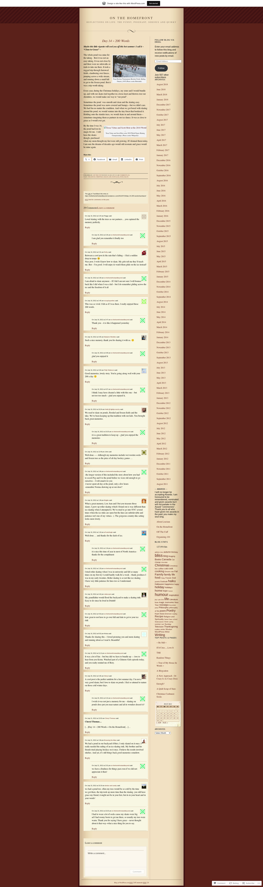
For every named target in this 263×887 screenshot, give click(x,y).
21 (174, 716)
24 (161, 718)
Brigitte (106, 500)
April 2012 (161, 443)
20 (171, 716)
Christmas (99, 177)
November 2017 (163, 109)
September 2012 (164, 418)
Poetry (171, 610)
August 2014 (162, 301)
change (158, 562)
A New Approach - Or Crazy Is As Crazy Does (167, 677)
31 (161, 720)
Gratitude (164, 581)
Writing (160, 635)
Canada (166, 559)
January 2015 (162, 276)
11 (164, 713)
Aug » (165, 723)
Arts (161, 552)
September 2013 (164, 357)
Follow (161, 68)
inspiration (174, 595)
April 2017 (161, 139)
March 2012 (162, 448)
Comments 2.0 (142, 882)
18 (164, 716)
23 (158, 718)
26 (168, 718)
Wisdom (169, 629)
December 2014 (163, 281)
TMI (159, 652)
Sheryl (106, 676)
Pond (122, 177)
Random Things (164, 657)
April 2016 (161, 200)
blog (165, 556)
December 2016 (163, 160)
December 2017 (163, 104)
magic (161, 602)
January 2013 (162, 397)
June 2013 (161, 372)
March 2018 (162, 94)
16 (158, 716)
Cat (173, 560)
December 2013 (163, 342)
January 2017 (162, 155)
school (175, 619)
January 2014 (162, 337)
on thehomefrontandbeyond (120, 235)
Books (158, 559)
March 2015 (162, 266)
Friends (168, 578)
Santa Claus (168, 619)
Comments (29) (125, 175)
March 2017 (162, 145)
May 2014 (161, 317)
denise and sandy (111, 785)
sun (162, 624)
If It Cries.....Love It (165, 647)
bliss (159, 555)
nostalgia (116, 177)
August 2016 (162, 180)
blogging (171, 556)
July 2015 (161, 246)
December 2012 (163, 403)
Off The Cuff (162, 531)
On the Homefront (131, 18)
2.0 (132, 882)
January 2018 (162, 99)
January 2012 (162, 458)
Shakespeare (159, 622)
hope (165, 591)
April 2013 (161, 382)
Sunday (168, 624)
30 (158, 720)
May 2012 (161, 438)
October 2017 (162, 114)
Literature (173, 599)
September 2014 (164, 296)
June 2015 (161, 251)
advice (157, 552)
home (158, 590)
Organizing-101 (163, 536)
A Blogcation (162, 670)
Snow (166, 622)
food (157, 577)
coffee (161, 568)
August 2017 (162, 119)
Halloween (159, 584)
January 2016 (162, 215)
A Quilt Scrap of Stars (166, 688)
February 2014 (163, 332)
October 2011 (162, 473)
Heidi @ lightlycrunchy (112, 409)
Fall (176, 571)
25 (164, 718)
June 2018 (161, 89)
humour (161, 594)
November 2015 (163, 225)
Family (159, 574)
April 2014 (161, 322)
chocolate (164, 562)
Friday (163, 578)
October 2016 (162, 170)
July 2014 (161, 306)
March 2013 (162, 387)
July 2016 (161, 185)
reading (174, 614)
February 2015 (163, 271)
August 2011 (162, 483)
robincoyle (107, 594)
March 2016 (162, 205)
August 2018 (162, 84)
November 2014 (163, 286)
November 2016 (163, 165)
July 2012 (161, 428)
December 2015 (163, 220)
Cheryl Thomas (110, 718)
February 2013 (163, 392)
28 (174, 718)
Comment (137, 871)
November (172, 605)
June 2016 (161, 190)
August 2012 (162, 423)
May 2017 (161, 134)
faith (172, 571)
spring (171, 622)
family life (169, 574)
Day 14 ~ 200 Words (115, 40)
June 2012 (161, 433)
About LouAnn (163, 521)
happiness (169, 584)
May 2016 (161, 195)
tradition (157, 629)
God (174, 578)
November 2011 (163, 468)
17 (161, 716)
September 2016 (164, 175)
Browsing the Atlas (110, 740)
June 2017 (161, 129)
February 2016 (163, 210)
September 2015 (164, 236)
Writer (167, 632)
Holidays (169, 587)
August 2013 (162, 362)
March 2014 (162, 327)
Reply (87, 227)
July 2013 (161, 367)
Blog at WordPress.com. (122, 883)
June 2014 (161, 311)
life (110, 177)
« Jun (158, 723)
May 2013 (161, 377)
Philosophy (164, 607)
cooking (159, 571)
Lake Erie (161, 599)
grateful (157, 581)
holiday (159, 587)
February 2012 (163, 453)
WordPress (159, 632)
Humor (170, 591)
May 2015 (161, 256)
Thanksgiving (171, 626)
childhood (91, 177)
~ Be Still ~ (162, 642)
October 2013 (162, 352)
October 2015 (162, 231)
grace (106, 177)
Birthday (174, 552)
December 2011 (163, 463)
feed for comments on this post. (97, 199)
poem (163, 610)
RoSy (106, 252)
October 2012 (162, 413)
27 (171, 718)
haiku (172, 581)
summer (158, 624)
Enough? (160, 683)
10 (161, 713)
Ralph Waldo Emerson (163, 614)
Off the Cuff (97, 175)
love (156, 602)
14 (174, 713)
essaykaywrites (109, 300)
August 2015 (162, 241)
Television (159, 626)
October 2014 (162, 291)
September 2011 (164, 478)
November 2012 (163, 408)
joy (156, 600)
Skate (126, 177)
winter (163, 629)
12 (168, 713)
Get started (153, 3)
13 (171, 713)
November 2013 (163, 347)
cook (170, 568)
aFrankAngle (108, 532)
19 (168, 716)
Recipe (159, 616)
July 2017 (161, 124)
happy (176, 584)
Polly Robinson (109, 370)
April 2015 (161, 261)
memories (169, 602)
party (156, 608)
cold (166, 568)
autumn (167, 552)
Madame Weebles (110, 337)
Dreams (168, 572)
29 (177, 718)
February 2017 (163, 150)
